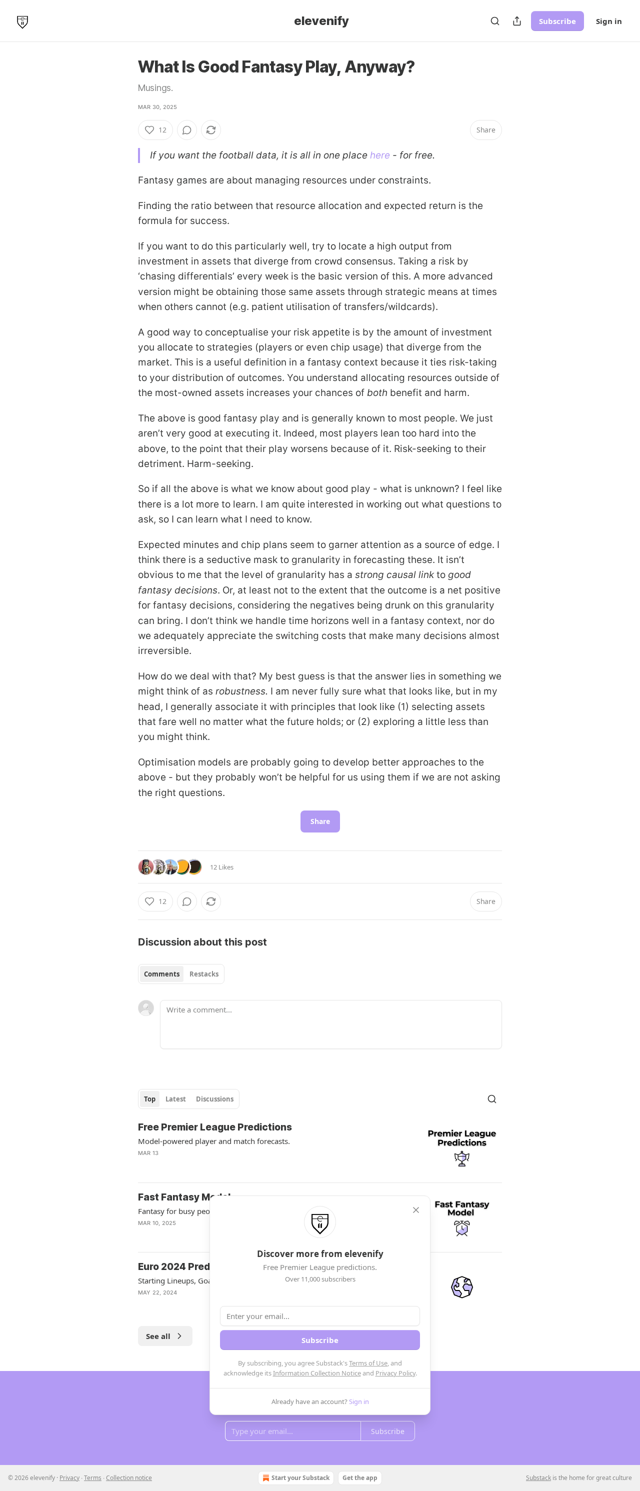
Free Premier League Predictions (215, 1127)
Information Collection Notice (317, 1373)
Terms (93, 1478)
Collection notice (129, 1478)
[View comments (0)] (187, 130)
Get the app (360, 1478)
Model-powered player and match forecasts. (214, 1141)
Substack (538, 1478)
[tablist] (181, 974)
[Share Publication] (517, 21)
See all (158, 1336)
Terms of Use (368, 1363)
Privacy (70, 1478)
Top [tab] (150, 1099)
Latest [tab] (176, 1099)
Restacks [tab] (204, 974)
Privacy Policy (396, 1373)
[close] (416, 1210)
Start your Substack (301, 1478)
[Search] (495, 21)
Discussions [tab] (215, 1099)
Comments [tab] (162, 974)
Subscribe (557, 21)
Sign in (609, 21)
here (380, 155)
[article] (320, 1147)
